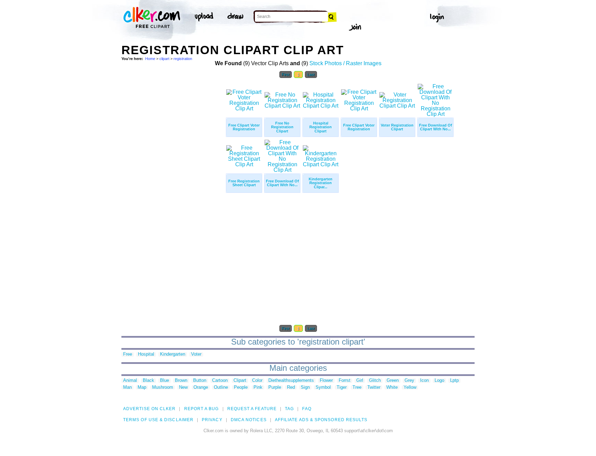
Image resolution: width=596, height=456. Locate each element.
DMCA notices (249, 419)
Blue (164, 380)
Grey (409, 380)
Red (291, 387)
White (392, 387)
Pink (258, 387)
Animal (130, 380)
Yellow (410, 387)
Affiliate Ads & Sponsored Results (321, 419)
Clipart (240, 380)
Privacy (212, 419)
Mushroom (162, 387)
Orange (200, 387)
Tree (356, 387)
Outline (221, 387)
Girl (359, 380)
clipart (164, 59)
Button (199, 380)
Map (142, 387)
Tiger (342, 387)
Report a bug (201, 408)
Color (257, 380)
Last (311, 74)
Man (127, 387)
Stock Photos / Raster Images (345, 63)
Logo (439, 380)
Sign (305, 387)
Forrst (344, 380)
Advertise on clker (149, 408)
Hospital (146, 354)
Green (393, 380)
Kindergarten (172, 354)
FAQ (306, 408)
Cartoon (220, 380)
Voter (196, 354)
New (183, 387)
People (241, 387)
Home (150, 59)
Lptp (454, 380)
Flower (326, 380)
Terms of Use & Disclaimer (158, 419)
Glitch (375, 380)
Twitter (373, 387)
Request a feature (252, 408)
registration (182, 59)
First (285, 74)
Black (148, 380)
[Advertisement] (173, 185)
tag (289, 408)
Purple (274, 387)
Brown (181, 380)
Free (127, 354)
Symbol (323, 387)
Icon (424, 380)
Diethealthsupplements (291, 380)
